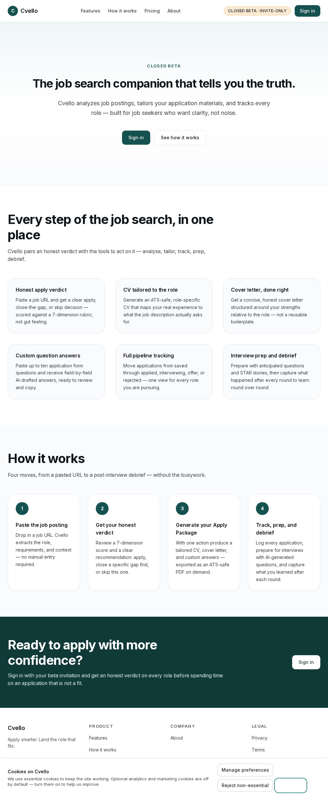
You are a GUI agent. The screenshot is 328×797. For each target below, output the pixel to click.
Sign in (307, 10)
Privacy (259, 738)
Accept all (290, 785)
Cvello (24, 10)
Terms (258, 749)
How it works (122, 10)
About (174, 10)
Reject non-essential (245, 785)
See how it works (180, 137)
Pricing (152, 10)
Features (90, 10)
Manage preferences (245, 770)
